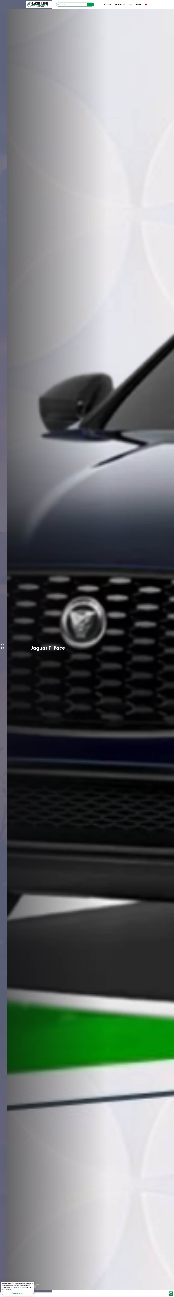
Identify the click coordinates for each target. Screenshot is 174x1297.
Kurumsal (107, 4)
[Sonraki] (37, 1286)
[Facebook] (2, 644)
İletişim (138, 4)
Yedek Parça (120, 4)
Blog (130, 4)
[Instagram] (2, 647)
